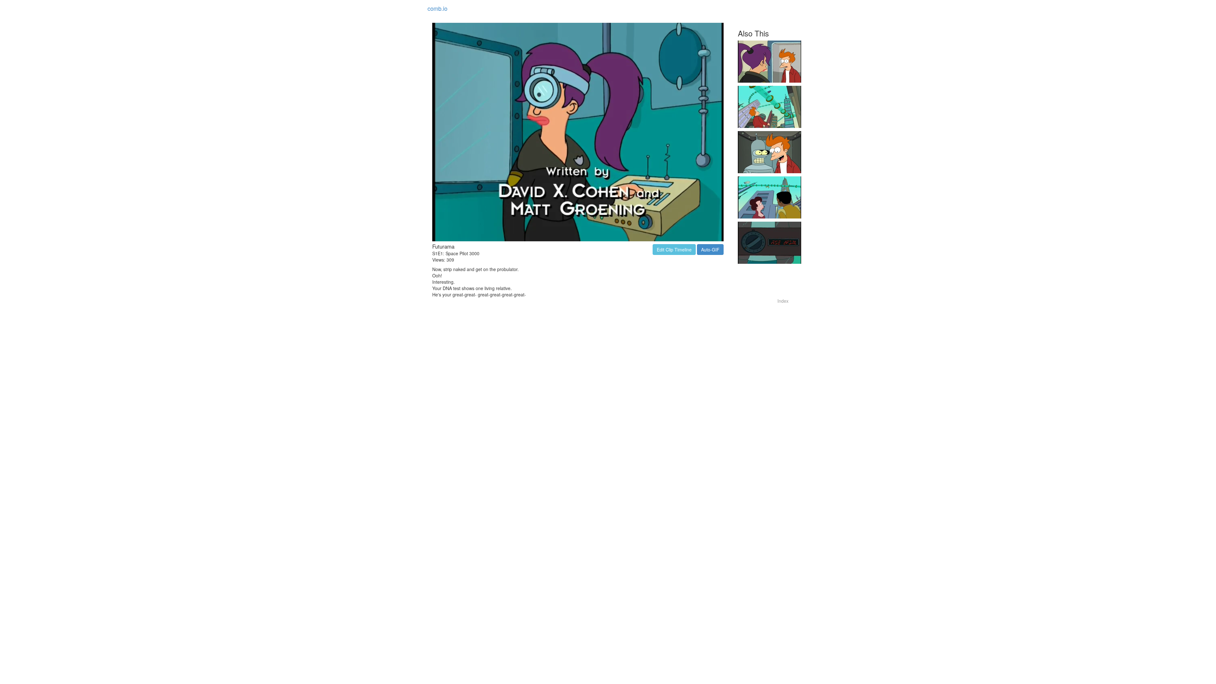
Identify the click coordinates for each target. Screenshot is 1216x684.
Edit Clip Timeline (674, 249)
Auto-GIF (710, 249)
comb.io (437, 8)
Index (782, 301)
